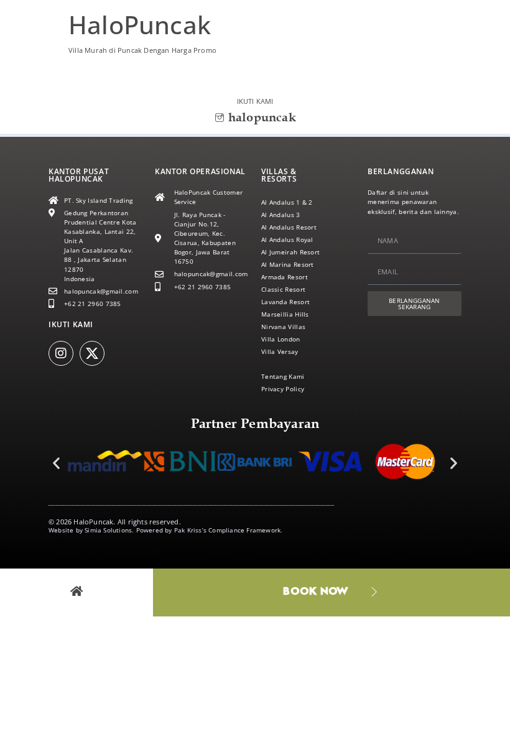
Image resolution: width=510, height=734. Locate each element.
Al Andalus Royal (287, 239)
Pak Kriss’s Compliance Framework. (228, 530)
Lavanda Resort (285, 301)
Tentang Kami (283, 376)
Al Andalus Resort (289, 227)
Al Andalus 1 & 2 (287, 202)
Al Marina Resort (287, 264)
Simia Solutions (108, 530)
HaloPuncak (139, 24)
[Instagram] (61, 353)
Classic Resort (283, 289)
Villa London (280, 339)
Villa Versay (280, 351)
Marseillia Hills (285, 314)
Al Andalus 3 (280, 214)
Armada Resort (284, 276)
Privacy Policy (282, 388)
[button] (56, 463)
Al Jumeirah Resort (290, 252)
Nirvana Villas (283, 326)
